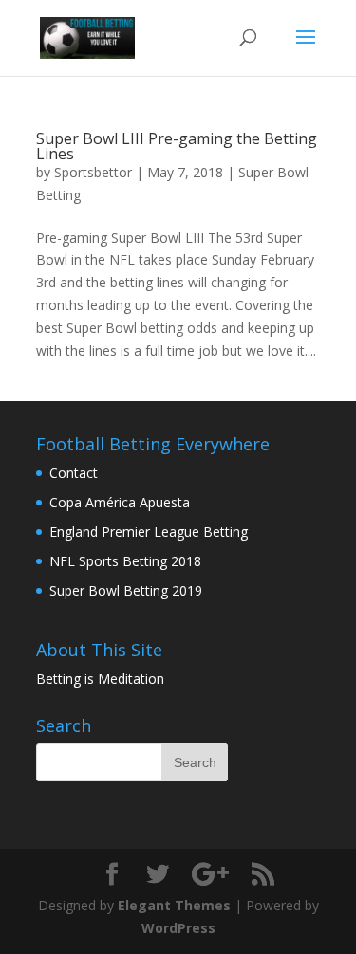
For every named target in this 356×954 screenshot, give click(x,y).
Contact (73, 473)
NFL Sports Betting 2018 (125, 561)
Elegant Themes (174, 905)
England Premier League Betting (148, 532)
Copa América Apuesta (119, 502)
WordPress (178, 928)
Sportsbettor (93, 172)
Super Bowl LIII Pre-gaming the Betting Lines (176, 146)
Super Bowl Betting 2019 (125, 590)
